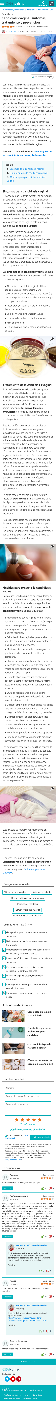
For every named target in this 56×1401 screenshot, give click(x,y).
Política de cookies (30, 1398)
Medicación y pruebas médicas (27, 916)
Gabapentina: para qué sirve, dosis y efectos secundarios (26, 934)
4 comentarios (42, 27)
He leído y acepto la (16, 1137)
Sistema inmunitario (41, 892)
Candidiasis (7, 14)
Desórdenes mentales (27, 904)
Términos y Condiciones (33, 1395)
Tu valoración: (27, 1124)
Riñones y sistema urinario (16, 892)
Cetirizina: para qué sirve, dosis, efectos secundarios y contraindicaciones (24, 969)
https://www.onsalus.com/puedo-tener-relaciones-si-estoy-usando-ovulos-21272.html (27, 1319)
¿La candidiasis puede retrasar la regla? (39, 1046)
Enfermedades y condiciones (13, 9)
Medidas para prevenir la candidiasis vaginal (27, 179)
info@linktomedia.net (13, 1159)
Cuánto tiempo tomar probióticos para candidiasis (39, 1032)
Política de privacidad (12, 1398)
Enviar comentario (41, 1137)
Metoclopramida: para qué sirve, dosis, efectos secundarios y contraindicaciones (28, 952)
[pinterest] (18, 1378)
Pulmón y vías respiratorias (27, 910)
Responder (7, 1188)
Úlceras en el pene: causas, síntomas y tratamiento (24, 978)
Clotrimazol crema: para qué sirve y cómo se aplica (27, 995)
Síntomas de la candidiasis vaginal (27, 169)
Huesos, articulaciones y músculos (27, 898)
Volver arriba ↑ (28, 1362)
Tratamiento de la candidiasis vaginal (29, 173)
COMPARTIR (42, 5)
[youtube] (13, 1378)
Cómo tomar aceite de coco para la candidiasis (40, 1062)
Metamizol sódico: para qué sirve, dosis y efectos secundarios (29, 960)
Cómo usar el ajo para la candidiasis (39, 1013)
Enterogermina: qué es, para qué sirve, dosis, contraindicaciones (27, 986)
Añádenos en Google (43, 76)
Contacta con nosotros (12, 1395)
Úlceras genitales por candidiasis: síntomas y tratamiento (28, 153)
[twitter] (7, 1378)
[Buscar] (52, 3)
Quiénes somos (36, 1390)
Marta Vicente (14, 31)
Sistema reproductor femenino (36, 9)
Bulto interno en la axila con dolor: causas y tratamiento (26, 943)
